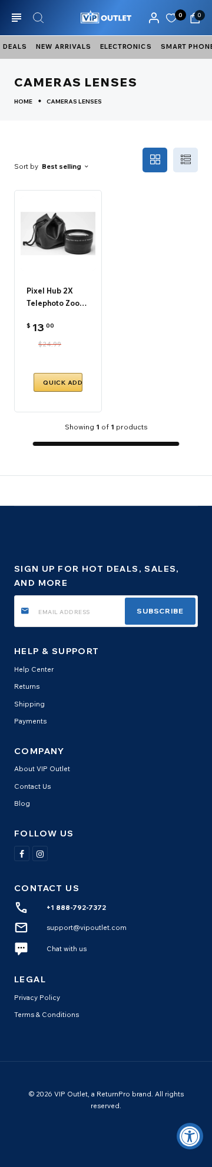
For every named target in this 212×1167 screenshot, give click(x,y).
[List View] (185, 160)
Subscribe (160, 610)
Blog (22, 803)
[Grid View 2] (155, 160)
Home (23, 101)
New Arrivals (63, 46)
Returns (26, 686)
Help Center (34, 669)
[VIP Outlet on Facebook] (21, 853)
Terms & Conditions (46, 1014)
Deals (15, 46)
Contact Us (32, 786)
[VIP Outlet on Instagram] (40, 853)
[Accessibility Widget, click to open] (190, 1136)
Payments (30, 720)
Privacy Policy (37, 997)
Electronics (126, 46)
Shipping (29, 703)
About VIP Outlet (42, 768)
